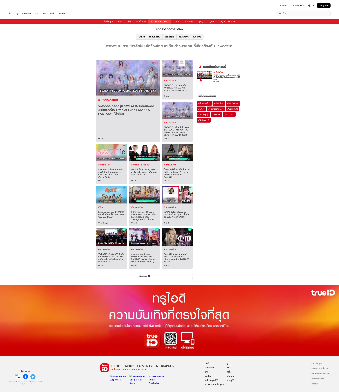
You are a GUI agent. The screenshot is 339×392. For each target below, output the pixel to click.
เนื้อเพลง (197, 36)
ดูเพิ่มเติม (143, 276)
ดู (17, 13)
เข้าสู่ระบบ (324, 5)
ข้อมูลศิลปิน (184, 36)
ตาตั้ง (52, 13)
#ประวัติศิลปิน (232, 108)
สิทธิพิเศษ (26, 13)
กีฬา (120, 21)
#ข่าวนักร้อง (229, 114)
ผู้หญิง (201, 21)
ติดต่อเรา (314, 383)
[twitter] (33, 376)
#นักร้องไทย (218, 103)
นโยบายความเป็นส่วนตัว (321, 373)
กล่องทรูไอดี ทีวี (299, 5)
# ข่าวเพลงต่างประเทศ (140, 164)
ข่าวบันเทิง (141, 21)
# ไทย (100, 207)
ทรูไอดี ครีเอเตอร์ (227, 21)
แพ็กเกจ (230, 376)
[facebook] (25, 376)
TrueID (16, 5)
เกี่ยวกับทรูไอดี (317, 363)
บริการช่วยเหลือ (317, 378)
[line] (18, 376)
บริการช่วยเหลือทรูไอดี (214, 384)
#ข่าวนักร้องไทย (204, 103)
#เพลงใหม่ (217, 114)
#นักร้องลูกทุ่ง (203, 114)
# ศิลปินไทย (218, 72)
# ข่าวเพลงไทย (108, 100)
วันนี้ (10, 13)
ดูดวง (212, 21)
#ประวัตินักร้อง (232, 103)
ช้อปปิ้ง (208, 376)
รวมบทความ (154, 36)
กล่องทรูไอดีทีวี (211, 380)
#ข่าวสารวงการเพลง (216, 108)
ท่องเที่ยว (189, 21)
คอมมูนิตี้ (230, 380)
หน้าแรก (141, 36)
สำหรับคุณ (108, 21)
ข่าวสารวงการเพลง (159, 21)
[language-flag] (309, 6)
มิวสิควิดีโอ (169, 36)
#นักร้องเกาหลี (203, 120)
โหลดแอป (283, 5)
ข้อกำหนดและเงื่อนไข (319, 368)
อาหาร (176, 21)
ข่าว (129, 21)
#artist (201, 108)
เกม (44, 13)
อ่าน (36, 13)
